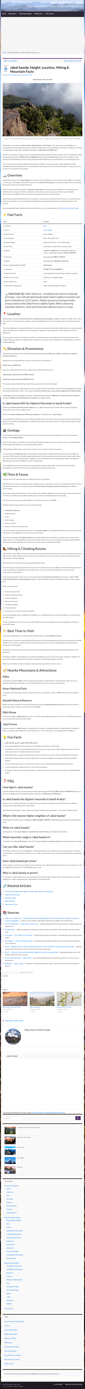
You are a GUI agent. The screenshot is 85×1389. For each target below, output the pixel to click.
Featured (10, 1273)
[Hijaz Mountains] (42, 999)
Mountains (12, 14)
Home (4, 14)
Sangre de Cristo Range (24, 1137)
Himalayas (10, 1241)
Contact (7, 1326)
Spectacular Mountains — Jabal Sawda (18, 958)
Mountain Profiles (27, 75)
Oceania (9, 1209)
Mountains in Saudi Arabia (70, 208)
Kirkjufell (19, 1167)
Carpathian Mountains (14, 1234)
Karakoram (10, 1248)
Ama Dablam (20, 1158)
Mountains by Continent (12, 1355)
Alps (8, 1224)
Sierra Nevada (11, 1258)
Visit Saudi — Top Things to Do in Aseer (19, 935)
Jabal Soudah (18, 1021)
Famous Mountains (10, 1330)
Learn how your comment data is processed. (48, 1112)
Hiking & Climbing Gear (14, 1280)
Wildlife (9, 1304)
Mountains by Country (12, 1359)
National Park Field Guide (73, 1384)
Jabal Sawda (9, 1021)
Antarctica (10, 1192)
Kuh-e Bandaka (12, 61)
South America (12, 1213)
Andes (9, 1227)
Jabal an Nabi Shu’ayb (71, 61)
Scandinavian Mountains (15, 1255)
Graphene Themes (18, 1386)
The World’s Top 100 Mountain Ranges (28, 1127)
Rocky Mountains (12, 1251)
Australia (10, 1199)
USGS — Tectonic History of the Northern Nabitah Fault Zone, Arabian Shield (31, 952)
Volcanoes (10, 1300)
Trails (8, 1297)
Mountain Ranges (26, 14)
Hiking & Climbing (10, 1338)
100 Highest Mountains (15, 1269)
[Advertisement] (42, 34)
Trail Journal (49, 14)
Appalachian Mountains (15, 1231)
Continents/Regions (11, 1186)
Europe (9, 1202)
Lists (8, 1283)
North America (12, 1206)
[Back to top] (80, 1384)
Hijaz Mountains (10, 898)
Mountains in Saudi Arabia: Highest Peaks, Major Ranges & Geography (29, 891)
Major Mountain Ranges (12, 1217)
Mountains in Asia (11, 904)
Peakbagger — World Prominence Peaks (19, 941)
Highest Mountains (11, 1334)
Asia (20, 75)
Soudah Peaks (10, 929)
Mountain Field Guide (66, 2)
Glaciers (9, 1276)
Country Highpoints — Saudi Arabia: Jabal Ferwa (21, 924)
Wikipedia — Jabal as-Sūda (14, 963)
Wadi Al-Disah (10, 901)
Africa (9, 1189)
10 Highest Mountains (14, 1266)
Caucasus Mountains (14, 1237)
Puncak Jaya (20, 1147)
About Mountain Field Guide (14, 1321)
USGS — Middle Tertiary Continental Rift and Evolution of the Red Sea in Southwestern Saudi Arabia (39, 946)
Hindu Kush (11, 1244)
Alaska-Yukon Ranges (14, 1220)
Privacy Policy (9, 1364)
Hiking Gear (38, 14)
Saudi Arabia (47, 230)
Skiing (9, 1293)
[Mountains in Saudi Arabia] (15, 999)
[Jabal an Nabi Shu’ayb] (69, 999)
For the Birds (58, 1384)
